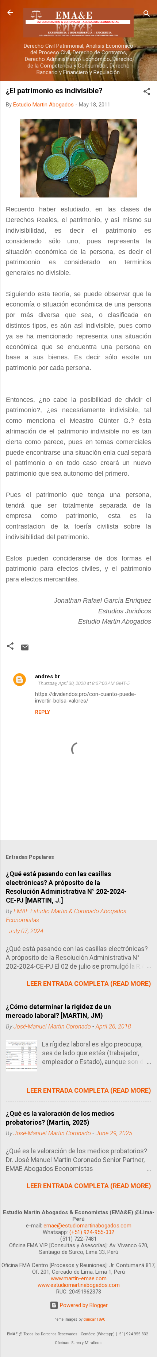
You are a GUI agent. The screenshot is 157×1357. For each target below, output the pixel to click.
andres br (47, 676)
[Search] (146, 15)
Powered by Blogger (83, 1305)
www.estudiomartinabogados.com (79, 1285)
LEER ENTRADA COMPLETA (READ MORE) (89, 983)
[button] (146, 92)
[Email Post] (24, 650)
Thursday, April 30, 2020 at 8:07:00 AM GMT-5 (84, 683)
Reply (42, 712)
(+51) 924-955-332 (91, 1232)
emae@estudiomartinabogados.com (87, 1225)
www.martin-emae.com (79, 1278)
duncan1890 (94, 1319)
